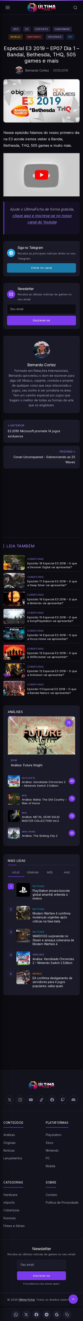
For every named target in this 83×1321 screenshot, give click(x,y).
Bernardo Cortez (37, 70)
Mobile (16, 36)
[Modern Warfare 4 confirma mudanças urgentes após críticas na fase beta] (23, 913)
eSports (41, 29)
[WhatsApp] (16, 1314)
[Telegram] (46, 1314)
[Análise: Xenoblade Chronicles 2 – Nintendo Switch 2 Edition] (23, 958)
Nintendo (34, 36)
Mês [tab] (50, 872)
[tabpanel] (41, 935)
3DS (16, 29)
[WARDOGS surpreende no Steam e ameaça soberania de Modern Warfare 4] (23, 935)
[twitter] (9, 1099)
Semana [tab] (33, 872)
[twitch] (63, 1099)
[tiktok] (41, 1099)
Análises (9, 1135)
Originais (55, 36)
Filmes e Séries (14, 1226)
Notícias (9, 1150)
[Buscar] (75, 7)
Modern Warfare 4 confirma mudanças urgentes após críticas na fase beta (51, 917)
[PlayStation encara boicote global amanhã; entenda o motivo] (23, 890)
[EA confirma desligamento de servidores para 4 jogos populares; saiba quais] (23, 977)
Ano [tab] (67, 872)
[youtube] (31, 1099)
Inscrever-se (41, 320)
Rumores (9, 1218)
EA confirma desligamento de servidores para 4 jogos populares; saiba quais (52, 982)
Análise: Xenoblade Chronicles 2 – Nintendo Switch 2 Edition (53, 961)
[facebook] (52, 1099)
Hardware (62, 29)
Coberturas (11, 1210)
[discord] (73, 1099)
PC (70, 36)
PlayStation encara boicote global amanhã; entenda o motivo (51, 894)
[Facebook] (36, 1314)
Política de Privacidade (62, 1202)
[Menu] (7, 7)
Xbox (49, 1143)
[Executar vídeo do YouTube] (41, 174)
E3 (27, 29)
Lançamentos (12, 1158)
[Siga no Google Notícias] (57, 1314)
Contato (51, 1195)
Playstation (53, 1135)
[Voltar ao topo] (73, 1299)
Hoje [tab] (16, 872)
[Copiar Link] (67, 1314)
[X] (26, 1314)
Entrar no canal (41, 267)
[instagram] (20, 1099)
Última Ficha (27, 1299)
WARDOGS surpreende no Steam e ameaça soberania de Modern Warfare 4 (53, 940)
